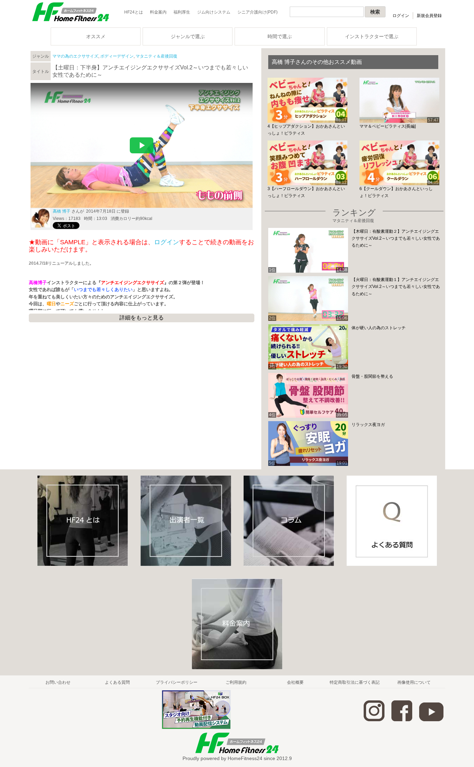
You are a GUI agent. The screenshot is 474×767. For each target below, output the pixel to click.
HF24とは (133, 12)
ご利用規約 (236, 682)
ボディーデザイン (117, 56)
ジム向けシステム (213, 12)
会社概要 (295, 682)
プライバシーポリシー (176, 682)
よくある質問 (117, 682)
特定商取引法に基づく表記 (355, 682)
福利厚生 (181, 12)
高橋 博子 (61, 211)
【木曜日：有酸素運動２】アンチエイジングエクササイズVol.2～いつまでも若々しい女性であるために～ (396, 238)
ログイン (400, 15)
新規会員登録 (429, 15)
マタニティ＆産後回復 (156, 56)
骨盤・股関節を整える (372, 376)
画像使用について (414, 682)
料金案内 (158, 12)
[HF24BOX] (196, 727)
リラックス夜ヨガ (368, 424)
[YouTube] (431, 719)
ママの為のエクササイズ (75, 56)
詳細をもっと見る (141, 318)
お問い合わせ (57, 682)
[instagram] (374, 719)
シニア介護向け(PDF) (257, 12)
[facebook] (401, 719)
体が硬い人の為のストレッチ (379, 327)
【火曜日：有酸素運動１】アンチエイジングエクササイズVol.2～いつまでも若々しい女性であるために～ (396, 286)
